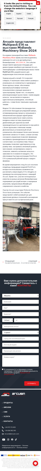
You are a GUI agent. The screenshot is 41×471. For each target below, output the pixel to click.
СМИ (5, 412)
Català (29, 13)
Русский (20, 18)
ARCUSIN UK (20, 62)
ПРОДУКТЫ (8, 403)
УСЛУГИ (7, 416)
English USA (10, 23)
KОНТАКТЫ (8, 421)
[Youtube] (3, 439)
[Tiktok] (16, 440)
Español (18, 13)
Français (30, 18)
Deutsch (9, 18)
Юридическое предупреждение (11, 445)
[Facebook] (12, 440)
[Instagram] (8, 439)
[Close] (38, 3)
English (8, 13)
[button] (20, 402)
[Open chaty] (35, 463)
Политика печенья (22, 447)
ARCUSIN (7, 407)
